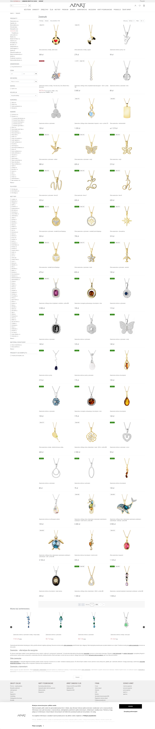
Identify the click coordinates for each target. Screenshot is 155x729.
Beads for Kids (15, 38)
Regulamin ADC (71, 690)
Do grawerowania (17, 66)
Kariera (97, 694)
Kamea (14, 219)
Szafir (14, 136)
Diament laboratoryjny (19, 118)
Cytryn (14, 171)
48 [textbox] (141, 20)
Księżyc (14, 239)
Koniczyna (15, 232)
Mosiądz (14, 108)
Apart (14, 88)
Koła (14, 224)
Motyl (14, 270)
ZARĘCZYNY (44, 10)
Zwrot (11, 692)
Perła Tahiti (15, 134)
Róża (14, 301)
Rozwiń (77, 677)
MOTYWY (57, 10)
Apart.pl (12, 13)
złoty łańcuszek (117, 653)
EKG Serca (15, 210)
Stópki (14, 319)
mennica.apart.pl (127, 686)
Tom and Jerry (15, 321)
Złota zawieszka (14, 661)
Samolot (14, 306)
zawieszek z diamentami (39, 669)
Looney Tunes (15, 259)
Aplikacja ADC (70, 688)
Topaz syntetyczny (16, 164)
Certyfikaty (12, 696)
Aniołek (14, 199)
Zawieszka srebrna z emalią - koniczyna (120, 634)
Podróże (14, 294)
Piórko (14, 286)
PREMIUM (65, 10)
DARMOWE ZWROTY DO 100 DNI (29, 1)
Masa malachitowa (17, 344)
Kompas (14, 228)
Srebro (14, 104)
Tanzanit (14, 154)
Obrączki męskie (15, 52)
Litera (14, 257)
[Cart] (144, 6)
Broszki (13, 44)
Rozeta (14, 303)
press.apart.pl (126, 690)
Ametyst (14, 167)
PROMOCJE (117, 10)
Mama (14, 263)
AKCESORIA (92, 10)
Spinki (12, 50)
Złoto (14, 102)
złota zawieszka (68, 645)
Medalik (14, 265)
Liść (13, 255)
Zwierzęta (15, 336)
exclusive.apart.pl (127, 688)
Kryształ (14, 143)
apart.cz (125, 692)
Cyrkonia (15, 114)
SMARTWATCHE (82, 10)
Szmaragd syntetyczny (18, 147)
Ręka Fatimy (15, 299)
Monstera (14, 268)
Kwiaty (14, 246)
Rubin (14, 149)
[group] (29, 627)
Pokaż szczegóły (37, 725)
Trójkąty (14, 323)
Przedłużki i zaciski (15, 58)
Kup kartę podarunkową (44, 686)
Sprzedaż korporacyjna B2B (102, 696)
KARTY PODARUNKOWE (104, 10)
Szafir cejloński (16, 140)
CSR (96, 692)
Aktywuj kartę (41, 690)
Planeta (14, 290)
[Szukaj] (36, 73)
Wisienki (14, 330)
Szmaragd (15, 145)
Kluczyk (14, 221)
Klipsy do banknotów (16, 54)
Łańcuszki (14, 35)
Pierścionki (14, 21)
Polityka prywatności (100, 700)
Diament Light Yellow (18, 125)
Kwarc (14, 174)
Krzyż (14, 237)
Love (13, 261)
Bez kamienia (16, 180)
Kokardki (14, 223)
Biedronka (15, 201)
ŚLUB (51, 10)
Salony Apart (98, 688)
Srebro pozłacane (17, 106)
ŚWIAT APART (126, 10)
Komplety (13, 42)
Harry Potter (15, 213)
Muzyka (14, 272)
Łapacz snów (15, 250)
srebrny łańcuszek (128, 653)
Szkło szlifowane (16, 153)
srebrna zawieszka (133, 645)
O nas (96, 686)
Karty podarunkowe (16, 60)
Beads (13, 37)
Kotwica (14, 235)
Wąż (13, 327)
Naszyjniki (14, 29)
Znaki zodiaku (16, 334)
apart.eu (125, 694)
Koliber (14, 226)
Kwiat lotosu (15, 244)
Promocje (41, 20)
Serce (14, 308)
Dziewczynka (15, 208)
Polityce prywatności (89, 715)
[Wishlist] (140, 5)
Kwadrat (14, 243)
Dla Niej (15, 189)
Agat (14, 165)
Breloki (12, 56)
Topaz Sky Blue (16, 162)
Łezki (13, 254)
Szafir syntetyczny (17, 142)
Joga (14, 217)
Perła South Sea (16, 132)
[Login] (135, 5)
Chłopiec (14, 203)
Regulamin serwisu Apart (101, 698)
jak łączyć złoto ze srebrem (96, 655)
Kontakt (12, 700)
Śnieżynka (15, 316)
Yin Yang (14, 332)
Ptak (13, 297)
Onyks (14, 176)
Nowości (47, 20)
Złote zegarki (14, 48)
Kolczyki (13, 27)
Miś (13, 266)
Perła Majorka (15, 131)
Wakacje (14, 325)
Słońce (14, 314)
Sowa (14, 317)
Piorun (14, 288)
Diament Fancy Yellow (18, 120)
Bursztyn (15, 169)
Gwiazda (15, 212)
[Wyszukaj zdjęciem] (29, 5)
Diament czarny (17, 123)
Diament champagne (18, 122)
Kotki (14, 234)
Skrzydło (14, 310)
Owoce (14, 281)
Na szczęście (15, 274)
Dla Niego (15, 192)
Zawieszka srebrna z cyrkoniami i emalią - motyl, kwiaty (26, 634)
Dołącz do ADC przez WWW (74, 686)
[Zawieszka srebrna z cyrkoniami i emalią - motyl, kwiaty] (28, 620)
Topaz (14, 156)
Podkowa (14, 292)
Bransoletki (14, 25)
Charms (13, 40)
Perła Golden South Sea (17, 129)
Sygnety (13, 23)
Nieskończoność (16, 277)
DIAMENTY (35, 10)
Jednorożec (15, 215)
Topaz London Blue (17, 160)
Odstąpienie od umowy (16, 698)
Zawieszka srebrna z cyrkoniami (53, 634)
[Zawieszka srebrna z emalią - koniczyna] (126, 620)
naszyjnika (86, 653)
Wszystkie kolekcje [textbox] (15, 95)
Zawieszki (14, 31)
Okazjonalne (14, 46)
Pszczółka (15, 296)
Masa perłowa (16, 346)
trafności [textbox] (131, 20)
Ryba (13, 305)
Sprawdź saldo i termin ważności (46, 688)
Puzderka (15, 33)
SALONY (143, 1)
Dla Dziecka (15, 191)
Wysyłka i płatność (15, 688)
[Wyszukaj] (11, 5)
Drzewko (15, 206)
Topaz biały (15, 158)
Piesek (14, 285)
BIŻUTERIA (27, 10)
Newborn (14, 276)
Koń (13, 230)
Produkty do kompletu (18, 355)
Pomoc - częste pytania (16, 686)
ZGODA (130, 706)
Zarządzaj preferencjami (130, 711)
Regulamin (13, 694)
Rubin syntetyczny (16, 151)
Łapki (14, 252)
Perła (14, 127)
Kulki (14, 241)
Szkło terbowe (15, 178)
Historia (97, 690)
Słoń (13, 312)
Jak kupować (13, 690)
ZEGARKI (72, 10)
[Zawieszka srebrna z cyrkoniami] (61, 620)
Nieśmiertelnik (16, 279)
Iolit (13, 173)
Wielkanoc (15, 328)
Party (13, 283)
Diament (15, 116)
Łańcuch (14, 248)
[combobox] (23, 95)
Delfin (13, 204)
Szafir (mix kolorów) (17, 138)
